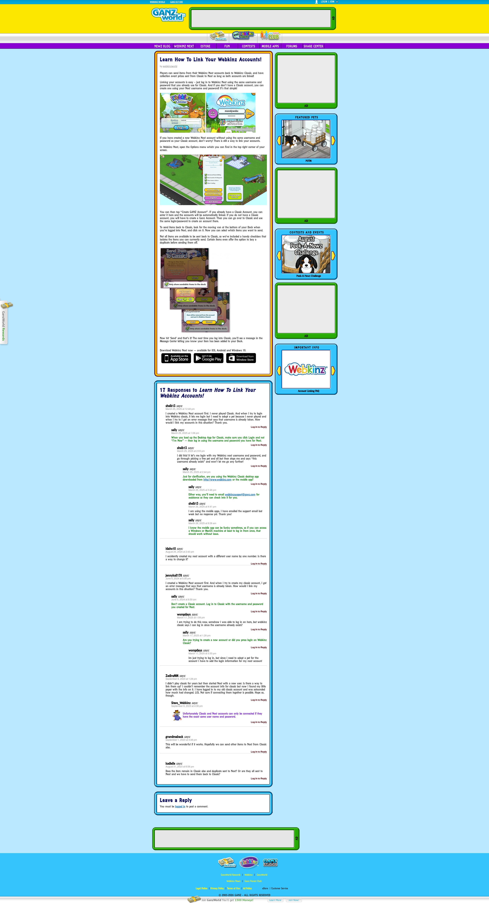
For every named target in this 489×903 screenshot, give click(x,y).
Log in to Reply (259, 427)
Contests (248, 46)
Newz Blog (162, 46)
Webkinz (248, 874)
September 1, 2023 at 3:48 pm (181, 739)
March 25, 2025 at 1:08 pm (185, 432)
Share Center (313, 46)
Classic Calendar (308, 275)
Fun (227, 46)
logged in (180, 806)
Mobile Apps (270, 46)
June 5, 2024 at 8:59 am (183, 599)
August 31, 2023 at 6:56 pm (180, 766)
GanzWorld (262, 874)
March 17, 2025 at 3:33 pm (202, 653)
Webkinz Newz (243, 36)
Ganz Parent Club (253, 881)
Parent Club (269, 36)
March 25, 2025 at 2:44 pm (196, 471)
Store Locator (308, 390)
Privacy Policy (217, 888)
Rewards (218, 36)
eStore (205, 46)
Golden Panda (309, 160)
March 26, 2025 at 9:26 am (202, 523)
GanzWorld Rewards (230, 874)
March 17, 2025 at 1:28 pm (196, 635)
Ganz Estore (176, 1)
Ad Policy (247, 888)
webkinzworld (170, 66)
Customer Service (279, 888)
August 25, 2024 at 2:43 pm (180, 551)
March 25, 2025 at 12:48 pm (180, 408)
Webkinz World (157, 1)
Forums (291, 46)
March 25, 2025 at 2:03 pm (191, 450)
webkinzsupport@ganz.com (240, 494)
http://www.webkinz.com (217, 479)
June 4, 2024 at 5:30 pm (178, 578)
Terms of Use (233, 888)
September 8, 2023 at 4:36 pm (187, 705)
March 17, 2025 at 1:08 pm (191, 617)
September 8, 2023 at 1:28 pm (181, 678)
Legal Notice (201, 888)
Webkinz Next (184, 46)
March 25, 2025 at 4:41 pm (202, 506)
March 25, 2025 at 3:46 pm (202, 489)
